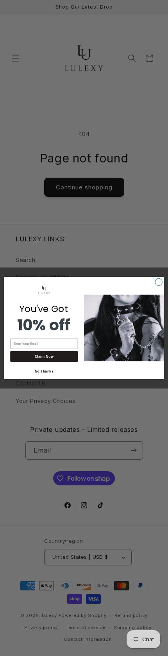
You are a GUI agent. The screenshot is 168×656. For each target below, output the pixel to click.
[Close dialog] (158, 281)
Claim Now (44, 356)
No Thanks (44, 371)
